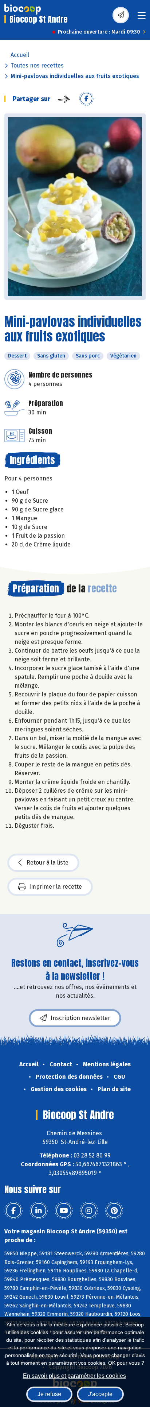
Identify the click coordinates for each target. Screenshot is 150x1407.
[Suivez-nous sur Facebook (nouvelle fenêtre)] (13, 1211)
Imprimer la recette (55, 886)
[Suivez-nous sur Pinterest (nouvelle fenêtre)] (114, 1211)
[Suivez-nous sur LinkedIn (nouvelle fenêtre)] (38, 1211)
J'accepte (100, 1394)
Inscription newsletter (80, 1017)
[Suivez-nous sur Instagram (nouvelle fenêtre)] (89, 1211)
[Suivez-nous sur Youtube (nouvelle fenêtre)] (64, 1211)
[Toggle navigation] (142, 17)
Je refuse (49, 1394)
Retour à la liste (47, 862)
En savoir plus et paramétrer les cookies (74, 1376)
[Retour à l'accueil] (22, 9)
